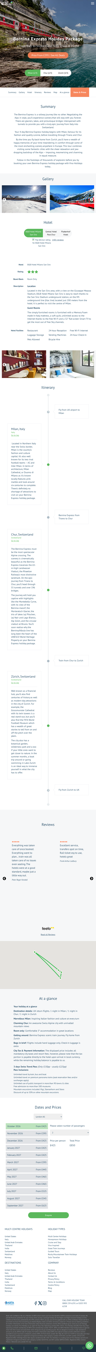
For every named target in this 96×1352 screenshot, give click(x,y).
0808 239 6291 (69, 1303)
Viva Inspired (53, 1245)
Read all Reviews (48, 934)
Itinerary (38, 92)
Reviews (47, 92)
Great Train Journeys (56, 1248)
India (7, 1248)
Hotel (29, 92)
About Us (52, 1273)
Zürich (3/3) (63, 73)
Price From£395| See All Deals (48, 55)
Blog (50, 1288)
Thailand (8, 1245)
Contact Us (52, 1276)
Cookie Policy (53, 1285)
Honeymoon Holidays (57, 1239)
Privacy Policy (53, 1279)
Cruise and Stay (54, 1242)
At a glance (64, 92)
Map (55, 92)
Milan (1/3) (32, 73)
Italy (6, 1239)
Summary (12, 92)
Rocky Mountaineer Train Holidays (62, 1254)
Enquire (48, 1215)
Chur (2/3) (48, 73)
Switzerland (10, 1251)
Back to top (86, 1338)
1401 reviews (58, 240)
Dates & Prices (80, 92)
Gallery (22, 92)
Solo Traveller (54, 1257)
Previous (3, 199)
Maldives (8, 1254)
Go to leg (15, 435)
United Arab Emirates (13, 1242)
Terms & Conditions (56, 1282)
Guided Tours (53, 1251)
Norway (8, 1257)
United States (10, 1236)
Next (91, 199)
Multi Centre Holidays (57, 1236)
